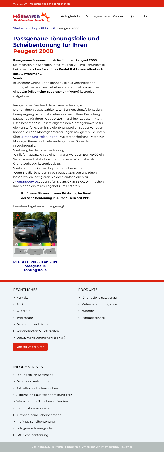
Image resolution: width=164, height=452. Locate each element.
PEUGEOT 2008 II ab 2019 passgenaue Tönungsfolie (35, 266)
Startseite (20, 28)
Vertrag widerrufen (30, 347)
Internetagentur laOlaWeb (116, 446)
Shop (34, 28)
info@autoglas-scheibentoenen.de (49, 3)
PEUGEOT (48, 28)
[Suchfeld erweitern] (145, 16)
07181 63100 (20, 3)
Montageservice (26, 181)
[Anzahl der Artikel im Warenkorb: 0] (132, 16)
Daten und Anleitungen (39, 137)
